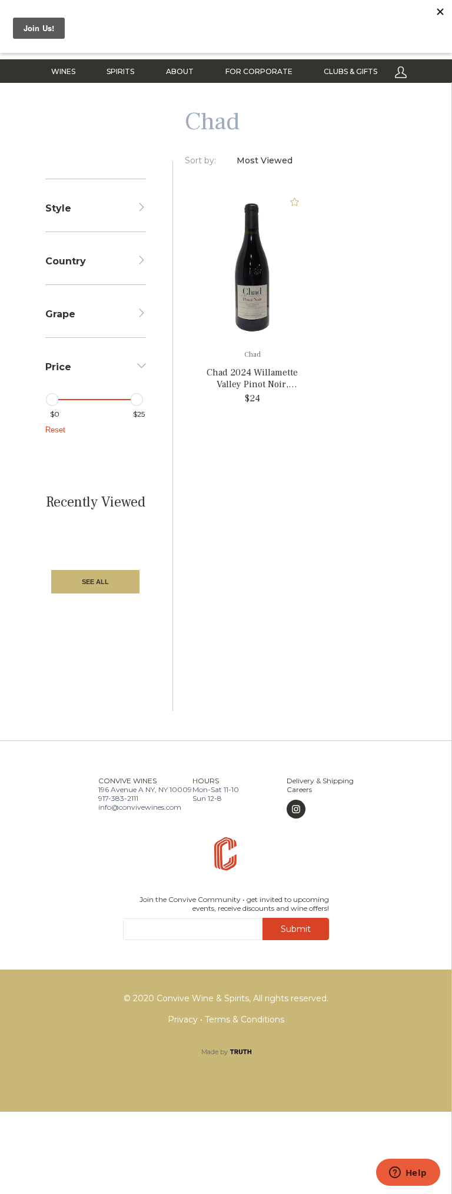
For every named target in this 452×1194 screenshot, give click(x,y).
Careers (299, 789)
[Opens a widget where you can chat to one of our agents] (407, 1173)
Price (58, 367)
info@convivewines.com (139, 807)
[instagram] (320, 809)
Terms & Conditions (244, 1019)
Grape (60, 314)
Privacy (184, 1019)
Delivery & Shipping (320, 780)
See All (95, 581)
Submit (296, 929)
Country (65, 261)
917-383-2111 (118, 798)
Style (58, 208)
